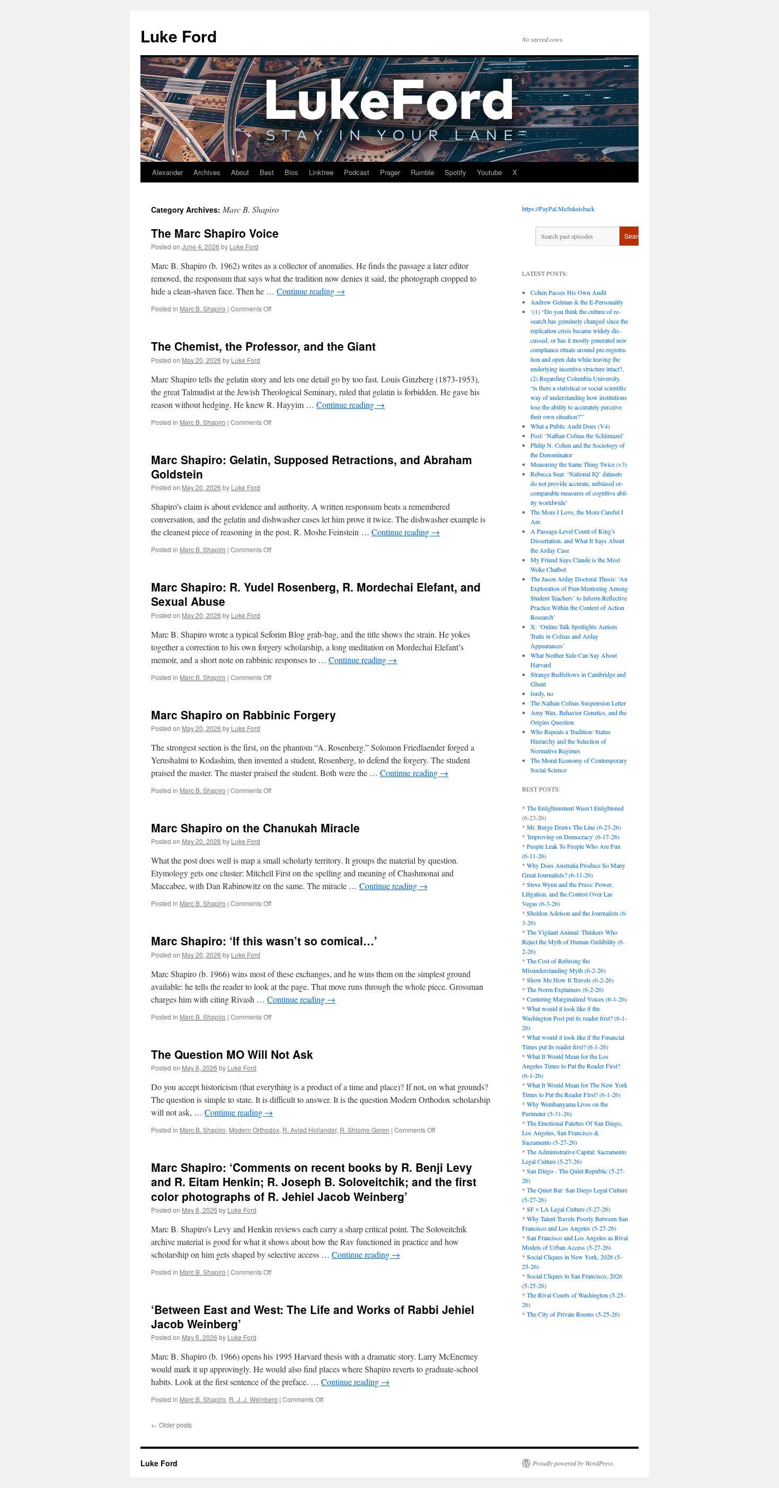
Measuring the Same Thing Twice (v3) (578, 464)
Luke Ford (178, 35)
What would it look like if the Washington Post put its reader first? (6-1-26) (574, 1018)
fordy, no (541, 693)
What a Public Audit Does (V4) (570, 426)
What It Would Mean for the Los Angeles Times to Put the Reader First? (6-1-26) (571, 1066)
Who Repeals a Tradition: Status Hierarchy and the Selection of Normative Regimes (570, 741)
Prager (390, 172)
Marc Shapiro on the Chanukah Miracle (255, 828)
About (240, 172)
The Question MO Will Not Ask (232, 1054)
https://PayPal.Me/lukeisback (558, 208)
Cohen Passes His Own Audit (568, 292)
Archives (206, 172)
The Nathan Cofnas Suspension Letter (578, 703)
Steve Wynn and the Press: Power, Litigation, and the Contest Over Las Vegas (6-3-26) (567, 894)
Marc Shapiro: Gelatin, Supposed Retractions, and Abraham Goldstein (311, 466)
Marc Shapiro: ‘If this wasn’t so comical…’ (264, 941)
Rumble (422, 172)
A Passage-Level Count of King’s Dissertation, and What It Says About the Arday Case (577, 540)
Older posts (171, 1424)
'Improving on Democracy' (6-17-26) (573, 836)
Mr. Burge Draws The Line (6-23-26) (574, 827)
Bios (291, 172)
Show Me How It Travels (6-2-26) (570, 980)
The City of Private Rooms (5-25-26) (573, 1314)
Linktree (321, 172)
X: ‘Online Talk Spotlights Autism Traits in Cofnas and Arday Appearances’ (573, 636)
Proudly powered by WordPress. (574, 1463)
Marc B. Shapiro (203, 308)
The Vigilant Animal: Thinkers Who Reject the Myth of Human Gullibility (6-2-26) (573, 941)
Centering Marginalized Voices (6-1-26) (577, 999)
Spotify (455, 172)
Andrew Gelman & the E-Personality (576, 302)
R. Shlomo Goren (365, 1129)
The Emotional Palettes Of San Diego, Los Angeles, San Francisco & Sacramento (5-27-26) (572, 1132)
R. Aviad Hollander (309, 1129)
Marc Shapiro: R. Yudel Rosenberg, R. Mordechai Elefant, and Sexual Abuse (316, 594)
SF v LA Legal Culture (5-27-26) (568, 1209)
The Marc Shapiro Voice (215, 233)
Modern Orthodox (254, 1129)
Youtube (489, 172)
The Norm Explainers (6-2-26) (565, 989)
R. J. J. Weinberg (253, 1399)
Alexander (167, 172)
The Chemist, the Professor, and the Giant (263, 346)
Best (267, 172)
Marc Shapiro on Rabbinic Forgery (243, 715)
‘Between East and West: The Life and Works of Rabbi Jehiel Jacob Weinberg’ (312, 1316)
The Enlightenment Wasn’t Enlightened (575, 808)
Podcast (356, 172)
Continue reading (311, 291)
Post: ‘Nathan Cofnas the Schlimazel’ (577, 435)
